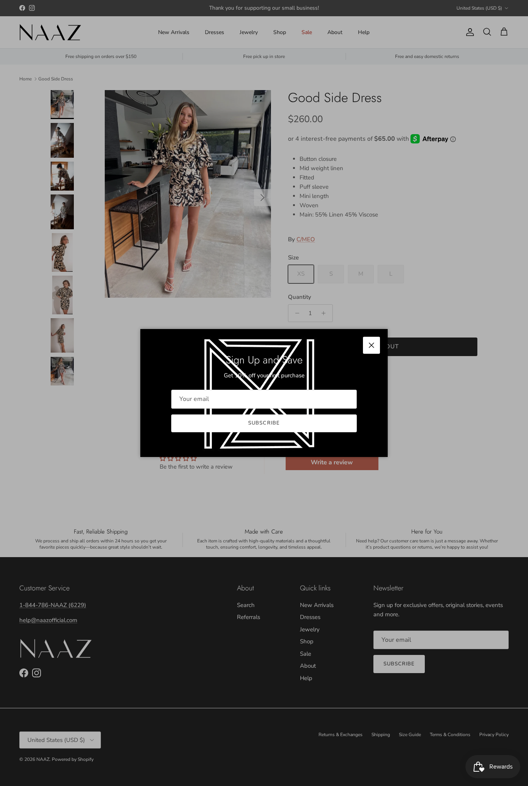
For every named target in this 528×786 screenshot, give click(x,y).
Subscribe (263, 422)
